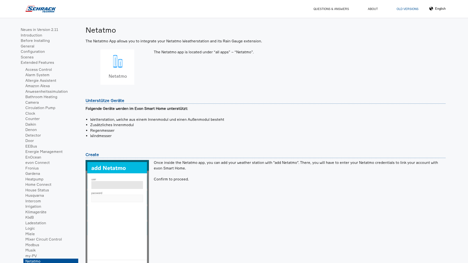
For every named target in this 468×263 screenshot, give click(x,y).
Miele (30, 234)
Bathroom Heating (41, 96)
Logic (30, 228)
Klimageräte (36, 212)
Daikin (30, 124)
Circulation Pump (40, 107)
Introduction (31, 35)
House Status (37, 190)
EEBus (31, 146)
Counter (32, 118)
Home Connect (38, 184)
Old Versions (408, 9)
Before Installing (35, 40)
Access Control (38, 69)
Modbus (32, 245)
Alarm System (37, 75)
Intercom (33, 201)
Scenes (27, 57)
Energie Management (44, 151)
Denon (31, 129)
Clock (30, 113)
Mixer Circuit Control (43, 239)
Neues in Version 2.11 (39, 29)
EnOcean (33, 157)
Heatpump (34, 179)
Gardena (32, 173)
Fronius (32, 168)
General (27, 46)
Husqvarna (34, 195)
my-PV (31, 256)
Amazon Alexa (37, 86)
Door (29, 140)
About (373, 9)
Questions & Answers (331, 9)
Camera (32, 102)
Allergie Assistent (40, 80)
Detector (33, 135)
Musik (30, 250)
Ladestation (35, 223)
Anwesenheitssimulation (46, 91)
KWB (29, 217)
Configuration (33, 51)
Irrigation (33, 206)
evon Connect (37, 162)
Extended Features (37, 62)
